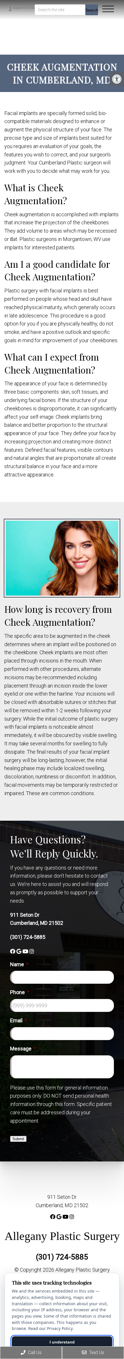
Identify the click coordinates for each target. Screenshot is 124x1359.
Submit (18, 1139)
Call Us (34, 1352)
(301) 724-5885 (27, 937)
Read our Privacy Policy (50, 1328)
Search (91, 10)
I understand (62, 1342)
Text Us (96, 1352)
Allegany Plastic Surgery (62, 1236)
